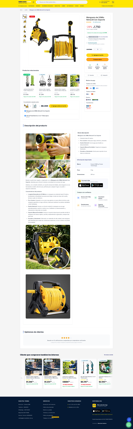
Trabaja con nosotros (48, 418)
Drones (82, 5)
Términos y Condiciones (49, 412)
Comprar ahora (97, 59)
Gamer (63, 5)
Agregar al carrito (98, 55)
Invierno (38, 5)
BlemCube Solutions (102, 423)
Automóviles (70, 5)
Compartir (105, 75)
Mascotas (57, 5)
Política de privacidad (48, 407)
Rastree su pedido (47, 409)
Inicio (21, 10)
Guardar (92, 75)
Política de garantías (48, 415)
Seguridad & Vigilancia (47, 5)
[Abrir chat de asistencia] (129, 419)
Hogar (76, 5)
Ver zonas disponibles (103, 36)
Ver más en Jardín (108, 354)
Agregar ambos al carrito (59, 106)
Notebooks (31, 5)
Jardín (26, 10)
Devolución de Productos (49, 404)
